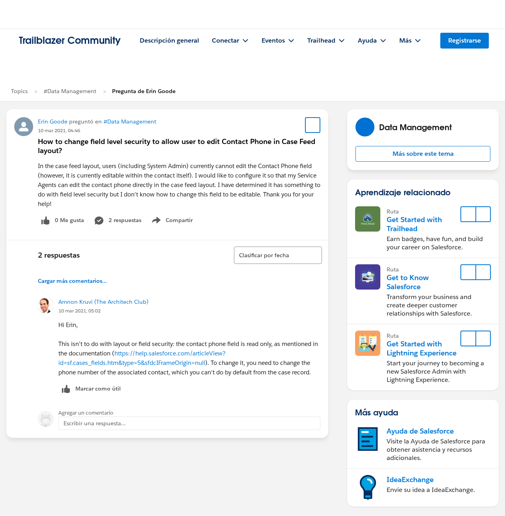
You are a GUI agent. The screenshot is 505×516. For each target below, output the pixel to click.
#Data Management (69, 91)
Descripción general (169, 40)
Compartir (177, 222)
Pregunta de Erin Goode (144, 91)
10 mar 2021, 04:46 (59, 130)
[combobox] (278, 255)
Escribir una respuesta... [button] (95, 423)
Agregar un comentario (85, 412)
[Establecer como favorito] (313, 125)
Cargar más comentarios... (72, 280)
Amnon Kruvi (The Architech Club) (103, 301)
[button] (422, 154)
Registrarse (464, 40)
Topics (19, 91)
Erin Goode (52, 121)
